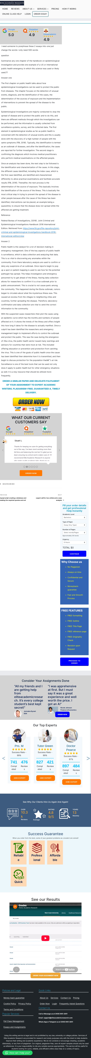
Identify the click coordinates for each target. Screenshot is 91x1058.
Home (5, 9)
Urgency (66, 539)
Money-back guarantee (14, 998)
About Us (27, 9)
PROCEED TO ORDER (74, 662)
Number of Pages (69, 529)
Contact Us (66, 998)
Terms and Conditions (13, 1009)
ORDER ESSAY (40, 14)
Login (54, 1003)
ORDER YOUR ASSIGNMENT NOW (45, 975)
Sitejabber (33, 29)
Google (11, 29)
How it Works (69, 9)
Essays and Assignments (15, 1027)
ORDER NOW (30, 473)
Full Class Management (14, 1021)
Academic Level (68, 514)
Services (41, 9)
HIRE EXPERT (19, 778)
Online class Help (12, 14)
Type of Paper (68, 522)
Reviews (15, 9)
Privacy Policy (24, 1003)
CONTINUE (74, 554)
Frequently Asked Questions (71, 1003)
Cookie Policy (10, 1003)
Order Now (45, 1003)
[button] (3, 759)
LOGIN (28, 14)
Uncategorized (9, 484)
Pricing (55, 9)
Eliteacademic (50, 34)
